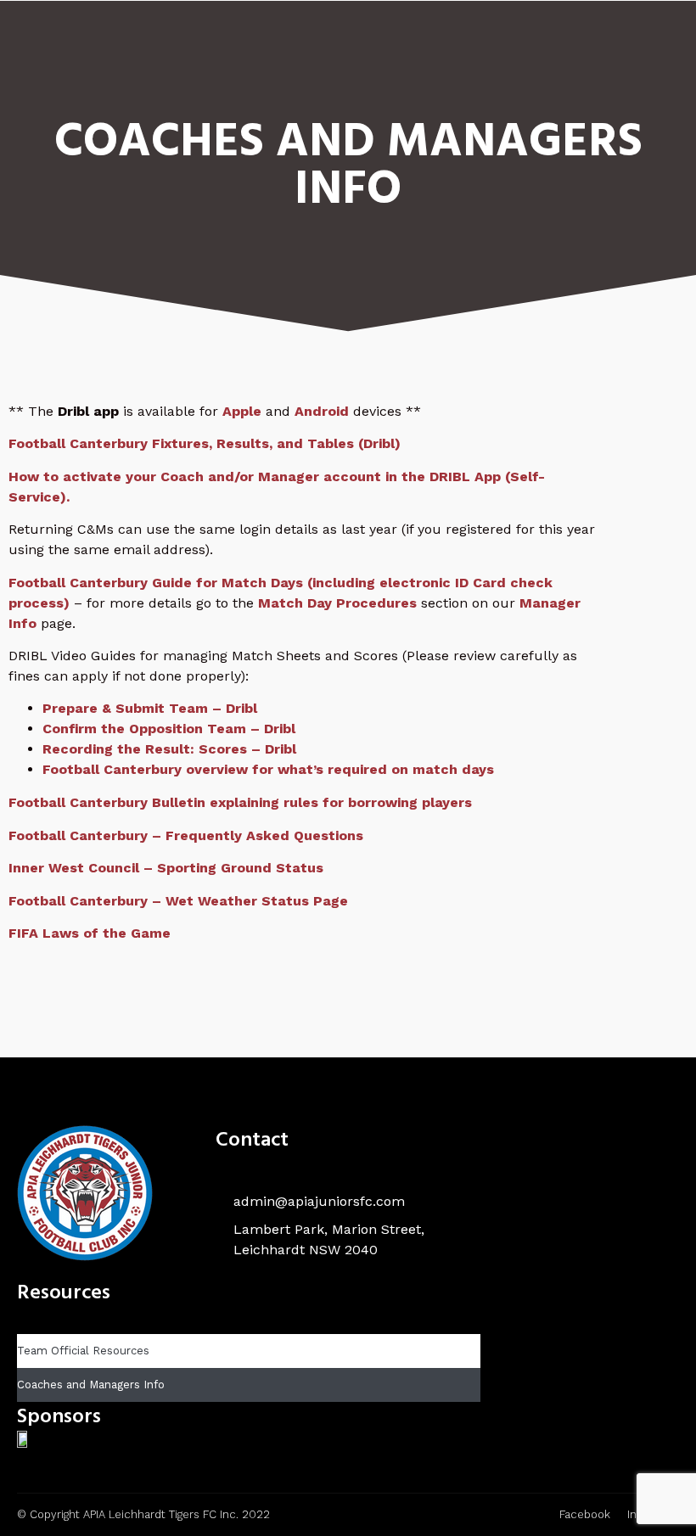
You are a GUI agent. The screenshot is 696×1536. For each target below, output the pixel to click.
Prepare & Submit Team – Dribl (149, 708)
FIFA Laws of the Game (89, 933)
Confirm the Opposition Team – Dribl (168, 728)
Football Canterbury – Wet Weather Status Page (178, 901)
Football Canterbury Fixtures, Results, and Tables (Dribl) (204, 443)
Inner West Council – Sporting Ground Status (165, 868)
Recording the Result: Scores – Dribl (169, 749)
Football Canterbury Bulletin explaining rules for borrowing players (240, 802)
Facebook (584, 1514)
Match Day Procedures (337, 603)
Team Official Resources (83, 1350)
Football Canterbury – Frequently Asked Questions (185, 835)
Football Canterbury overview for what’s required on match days (268, 769)
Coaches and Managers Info (91, 1384)
